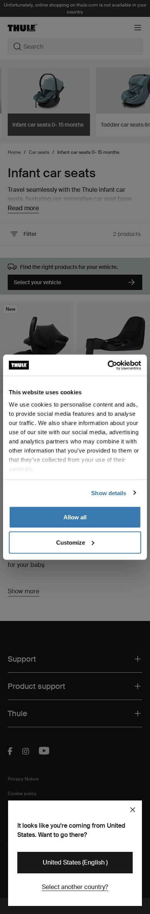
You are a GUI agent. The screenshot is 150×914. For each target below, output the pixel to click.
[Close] (132, 809)
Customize (70, 542)
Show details (108, 492)
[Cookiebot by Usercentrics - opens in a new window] (108, 365)
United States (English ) (75, 862)
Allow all (75, 517)
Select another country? (75, 887)
